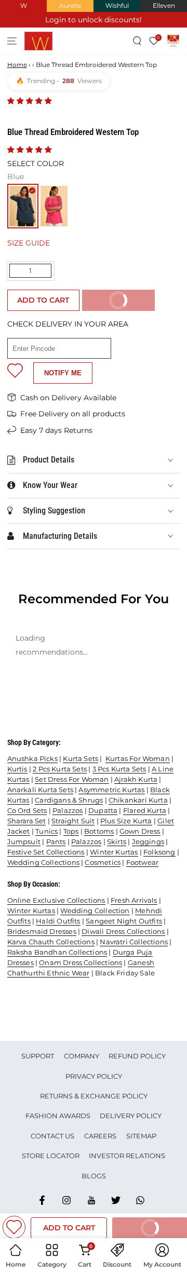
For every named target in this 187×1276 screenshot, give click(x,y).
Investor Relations (127, 1155)
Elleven (164, 5)
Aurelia (70, 5)
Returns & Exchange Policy (94, 1096)
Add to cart (43, 300)
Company (81, 1056)
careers (100, 1136)
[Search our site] (137, 41)
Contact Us (52, 1136)
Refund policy (137, 1056)
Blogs (94, 1176)
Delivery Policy (131, 1115)
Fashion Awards (57, 1115)
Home (17, 65)
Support (37, 1056)
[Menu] (12, 41)
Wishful (117, 5)
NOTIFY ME (63, 373)
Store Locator (50, 1155)
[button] (30, 101)
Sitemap (141, 1136)
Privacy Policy (93, 1076)
